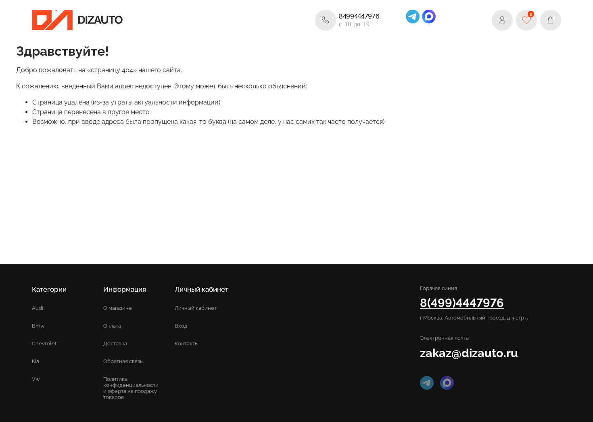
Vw (36, 379)
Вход (181, 326)
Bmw (38, 326)
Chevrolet (44, 344)
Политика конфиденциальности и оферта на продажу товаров (131, 388)
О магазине (117, 308)
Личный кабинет (196, 308)
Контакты (186, 344)
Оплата (112, 326)
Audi (37, 308)
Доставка (115, 344)
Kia (35, 361)
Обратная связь (122, 361)
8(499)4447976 (462, 303)
